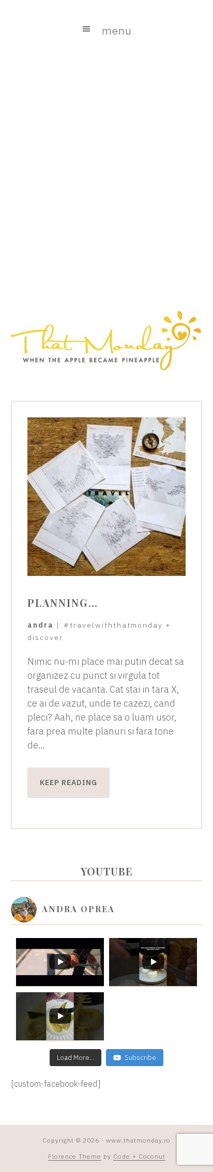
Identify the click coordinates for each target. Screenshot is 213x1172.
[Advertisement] (106, 178)
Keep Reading (68, 782)
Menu (117, 30)
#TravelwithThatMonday (113, 625)
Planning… (62, 603)
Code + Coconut (139, 1156)
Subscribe (140, 1057)
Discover (45, 637)
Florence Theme (74, 1156)
